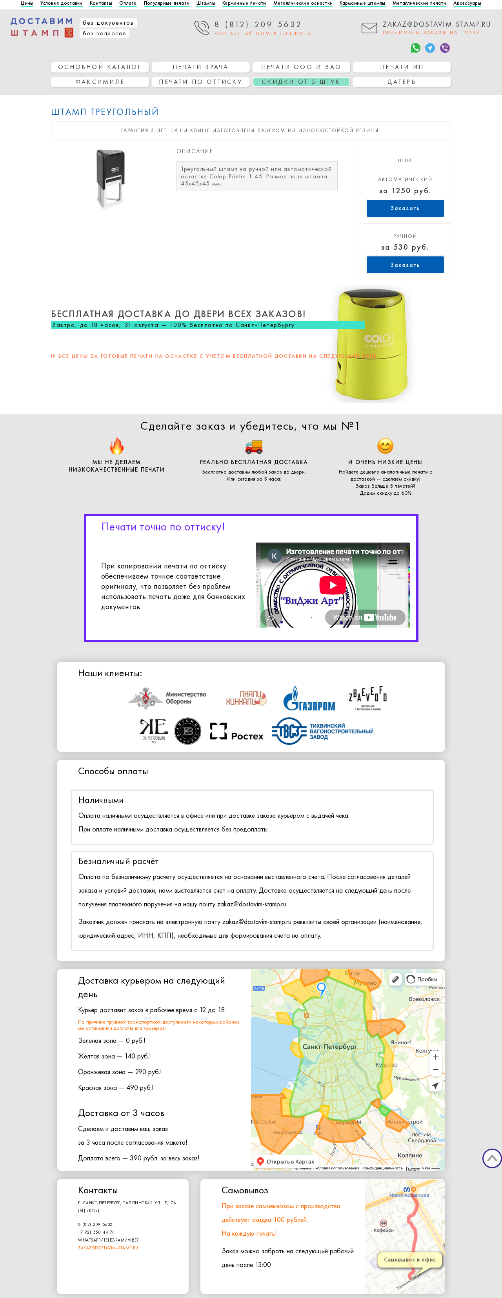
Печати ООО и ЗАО (301, 67)
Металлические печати (419, 3)
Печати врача (201, 67)
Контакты (101, 3)
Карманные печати (244, 3)
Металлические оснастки (303, 3)
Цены (27, 3)
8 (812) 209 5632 (95, 1224)
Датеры (402, 82)
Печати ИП (402, 67)
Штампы (205, 3)
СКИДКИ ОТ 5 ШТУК (301, 82)
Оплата (128, 3)
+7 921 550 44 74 (96, 1232)
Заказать (405, 208)
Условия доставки (61, 3)
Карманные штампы (362, 3)
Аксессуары (467, 3)
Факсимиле (100, 82)
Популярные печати (166, 3)
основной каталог (100, 67)
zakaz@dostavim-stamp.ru (108, 1248)
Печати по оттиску (200, 82)
